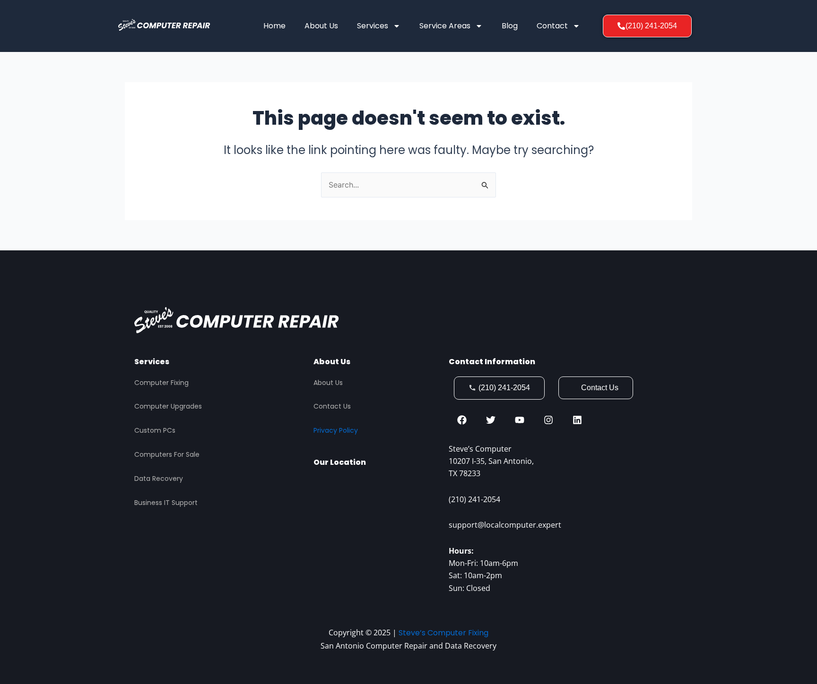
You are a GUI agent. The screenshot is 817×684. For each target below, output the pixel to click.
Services (372, 25)
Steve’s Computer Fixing (443, 632)
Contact (552, 25)
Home (274, 25)
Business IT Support (166, 502)
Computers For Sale (167, 454)
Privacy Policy (335, 430)
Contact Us (332, 406)
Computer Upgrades (168, 406)
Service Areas (444, 25)
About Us (321, 25)
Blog (510, 25)
